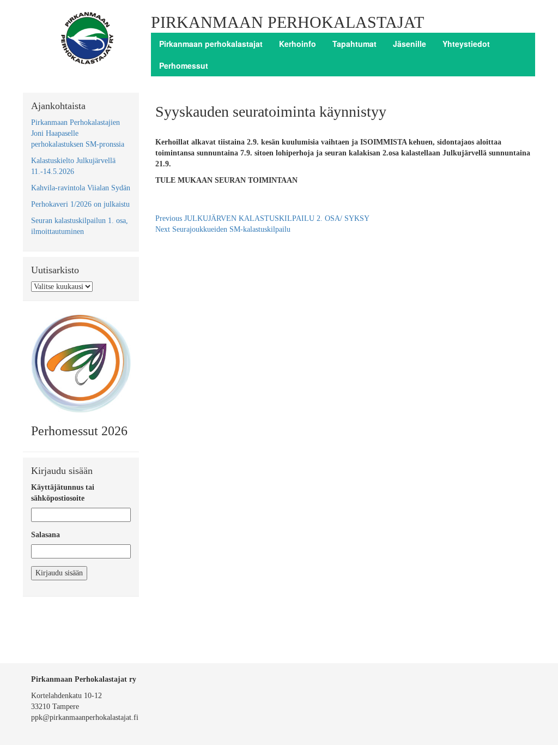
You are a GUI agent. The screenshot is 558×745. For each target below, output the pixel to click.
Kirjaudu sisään (59, 573)
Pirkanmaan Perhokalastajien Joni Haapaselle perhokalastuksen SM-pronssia (77, 133)
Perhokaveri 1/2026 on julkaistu (80, 204)
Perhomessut (183, 65)
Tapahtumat (354, 43)
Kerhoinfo (297, 43)
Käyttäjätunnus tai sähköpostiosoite (62, 492)
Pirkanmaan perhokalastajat (211, 43)
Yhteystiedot (466, 43)
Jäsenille (409, 43)
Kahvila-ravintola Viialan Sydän (80, 188)
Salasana (45, 535)
